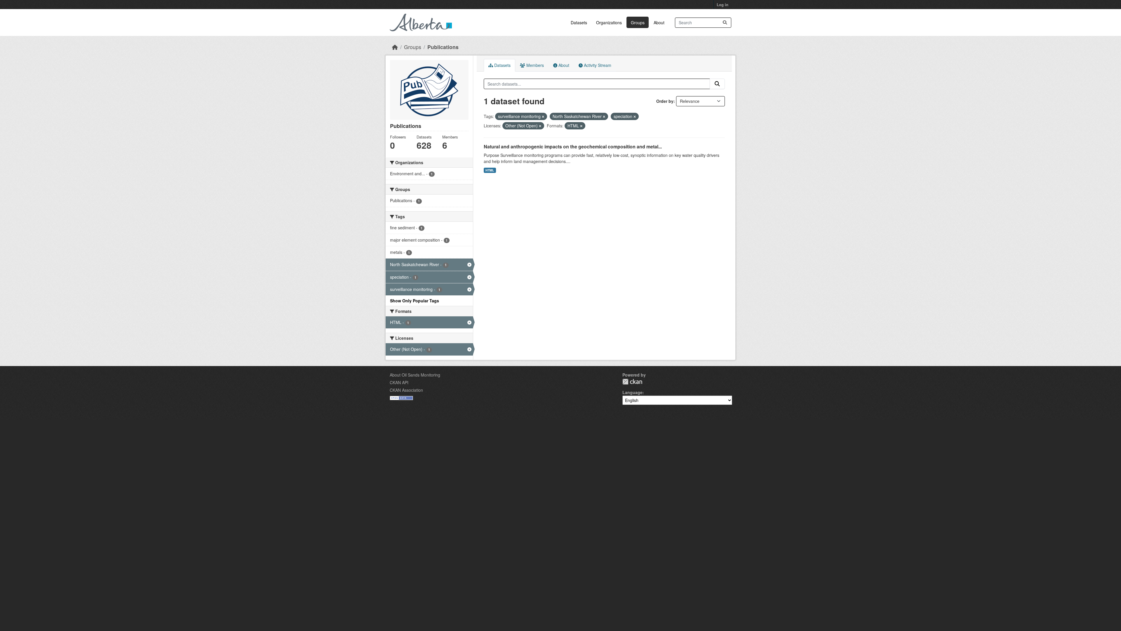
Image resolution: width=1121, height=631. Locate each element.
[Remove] (543, 116)
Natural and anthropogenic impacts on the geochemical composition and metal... (573, 146)
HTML (489, 170)
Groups (638, 22)
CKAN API (399, 382)
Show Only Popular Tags (414, 301)
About (659, 22)
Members (534, 65)
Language (632, 392)
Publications (443, 47)
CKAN (632, 382)
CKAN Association (406, 390)
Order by (664, 101)
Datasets (579, 22)
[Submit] (725, 23)
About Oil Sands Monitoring (415, 375)
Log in (722, 4)
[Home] (395, 47)
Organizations (609, 22)
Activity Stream (597, 65)
